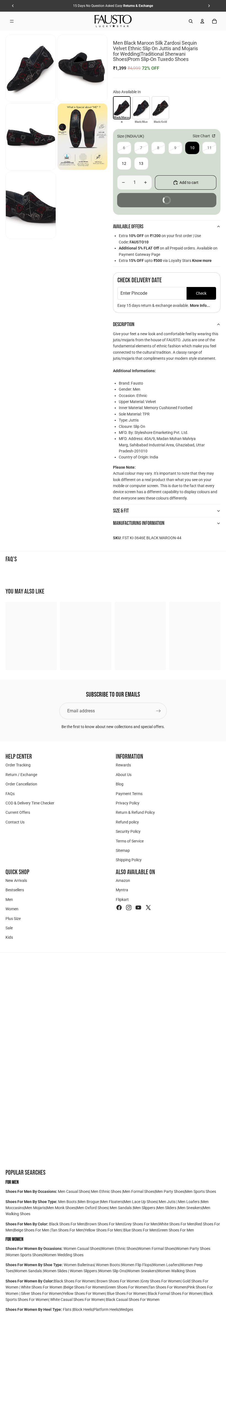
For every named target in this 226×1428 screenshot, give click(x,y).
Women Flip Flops (137, 1265)
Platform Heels (106, 1309)
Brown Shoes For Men (104, 1224)
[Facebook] (119, 907)
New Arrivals (16, 880)
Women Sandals (28, 1271)
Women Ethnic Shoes (119, 1248)
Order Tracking (18, 765)
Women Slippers (83, 1271)
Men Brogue (89, 1201)
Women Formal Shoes (156, 1248)
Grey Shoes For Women (161, 1281)
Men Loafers (189, 1201)
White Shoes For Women (41, 1287)
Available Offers (128, 226)
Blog (119, 784)
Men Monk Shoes (61, 1208)
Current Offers (18, 812)
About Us (123, 774)
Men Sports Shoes (200, 1191)
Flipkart (122, 899)
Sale (9, 928)
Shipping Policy (129, 860)
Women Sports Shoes (24, 1255)
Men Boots (67, 1201)
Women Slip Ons (112, 1271)
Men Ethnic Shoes (106, 1191)
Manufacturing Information (139, 523)
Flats (67, 1309)
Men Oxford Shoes (92, 1208)
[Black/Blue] (141, 107)
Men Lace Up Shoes (140, 1201)
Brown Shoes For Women (117, 1281)
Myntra (122, 890)
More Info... (200, 305)
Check (201, 293)
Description (123, 324)
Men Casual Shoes (73, 1191)
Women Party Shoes (193, 1248)
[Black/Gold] (160, 107)
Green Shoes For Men (176, 1230)
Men (9, 899)
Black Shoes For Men (67, 1224)
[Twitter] (148, 907)
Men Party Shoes (169, 1191)
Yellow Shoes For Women (84, 1293)
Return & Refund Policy (135, 812)
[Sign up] (158, 711)
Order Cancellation (21, 784)
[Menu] (12, 21)
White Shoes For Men (177, 1224)
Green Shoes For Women (127, 1287)
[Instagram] (128, 907)
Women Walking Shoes (176, 1271)
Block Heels (83, 1309)
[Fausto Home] (113, 21)
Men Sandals (121, 1208)
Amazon (123, 880)
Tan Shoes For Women (168, 1287)
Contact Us (15, 822)
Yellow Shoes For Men (103, 1230)
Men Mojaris (35, 1208)
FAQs (10, 793)
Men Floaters (112, 1201)
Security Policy (128, 831)
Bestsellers (15, 890)
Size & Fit (121, 511)
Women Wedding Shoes (64, 1255)
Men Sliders (167, 1208)
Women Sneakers (142, 1271)
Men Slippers (144, 1208)
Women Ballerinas (79, 1265)
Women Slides (56, 1271)
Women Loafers (165, 1265)
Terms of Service (130, 841)
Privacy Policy (127, 803)
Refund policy (127, 822)
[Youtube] (138, 907)
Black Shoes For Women (74, 1281)
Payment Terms (129, 793)
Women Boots (108, 1265)
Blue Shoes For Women (126, 1293)
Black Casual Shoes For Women (133, 1299)
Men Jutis (167, 1201)
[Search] (191, 21)
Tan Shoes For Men (67, 1230)
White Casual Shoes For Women (77, 1299)
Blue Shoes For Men (140, 1230)
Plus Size (13, 918)
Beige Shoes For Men (32, 1230)
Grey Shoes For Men (141, 1224)
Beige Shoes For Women (84, 1287)
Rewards (123, 765)
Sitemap (123, 850)
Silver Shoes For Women (41, 1293)
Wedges (126, 1309)
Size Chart (202, 136)
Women (12, 909)
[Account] (202, 21)
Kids (9, 937)
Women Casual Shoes (81, 1248)
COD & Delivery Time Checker (30, 803)
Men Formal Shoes (139, 1191)
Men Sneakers (190, 1208)
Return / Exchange (21, 774)
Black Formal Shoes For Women (175, 1293)
